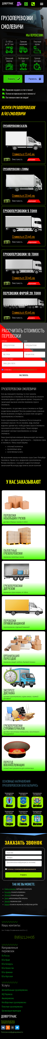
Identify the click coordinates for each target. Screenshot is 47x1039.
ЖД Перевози (7, 994)
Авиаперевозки (8, 998)
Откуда (4, 341)
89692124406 (24, 937)
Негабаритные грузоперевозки (14, 1002)
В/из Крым (6, 960)
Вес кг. (4, 350)
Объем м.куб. (28, 350)
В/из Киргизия (7, 976)
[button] (41, 4)
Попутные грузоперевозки (12, 1007)
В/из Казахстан (8, 968)
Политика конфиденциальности (12, 1032)
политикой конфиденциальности (24, 370)
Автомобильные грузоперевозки (15, 990)
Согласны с (20, 370)
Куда (26, 341)
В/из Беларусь (7, 964)
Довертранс (7, 3)
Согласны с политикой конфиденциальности (21, 869)
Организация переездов (11, 1011)
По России (6, 956)
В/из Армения (7, 972)
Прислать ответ (8, 359)
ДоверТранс (9, 1016)
